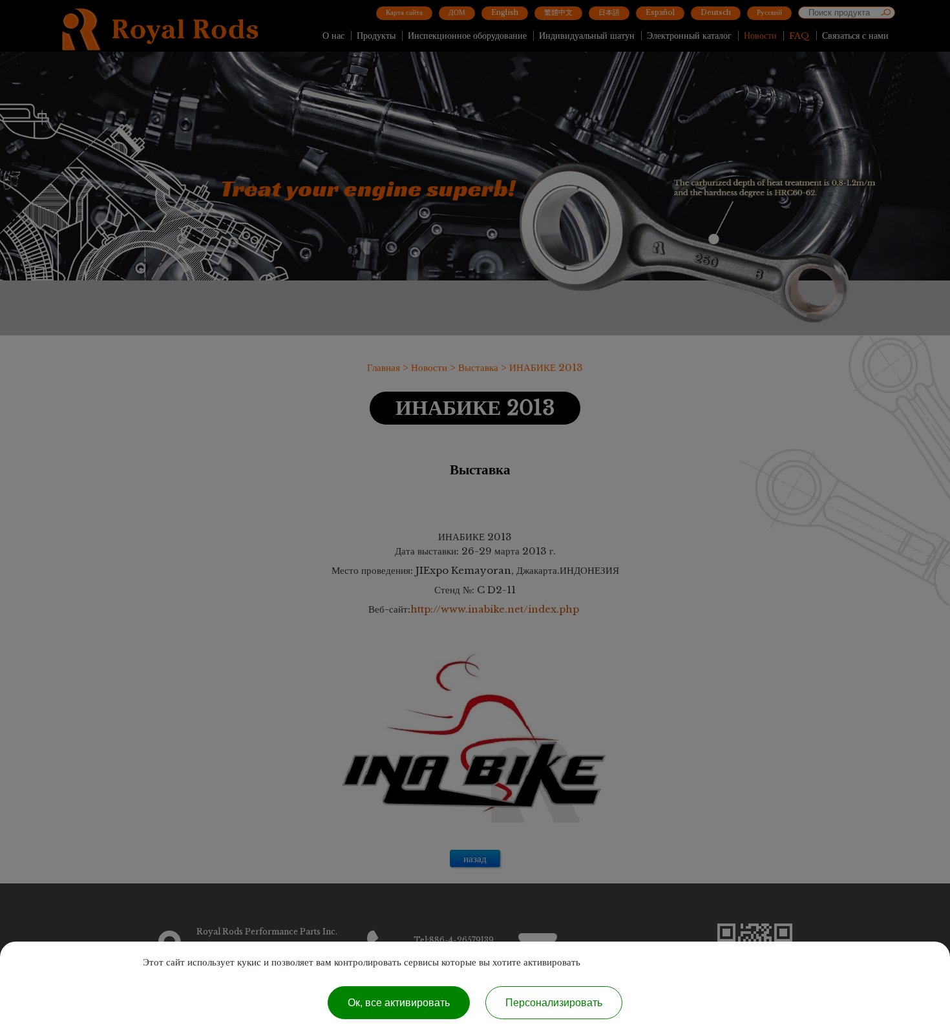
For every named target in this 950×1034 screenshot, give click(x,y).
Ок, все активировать (399, 1002)
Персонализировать (553, 1002)
